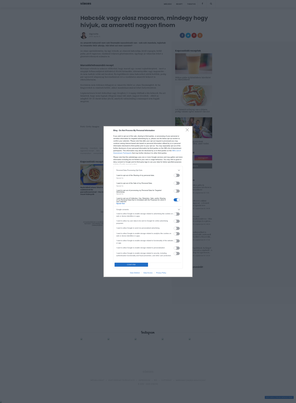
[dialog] (148, 201)
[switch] (177, 175)
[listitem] (148, 170)
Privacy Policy (161, 273)
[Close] (188, 130)
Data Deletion (135, 273)
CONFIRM (131, 264)
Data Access (148, 273)
